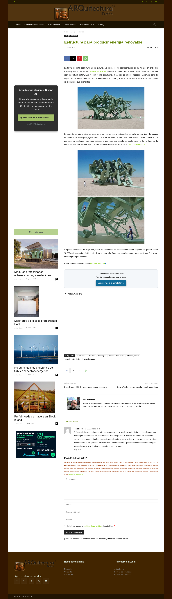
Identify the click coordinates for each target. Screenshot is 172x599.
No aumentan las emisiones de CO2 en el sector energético (33, 369)
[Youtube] (156, 2)
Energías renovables (71, 36)
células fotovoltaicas (97, 71)
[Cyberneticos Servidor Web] (36, 444)
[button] (154, 24)
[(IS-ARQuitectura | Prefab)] (86, 12)
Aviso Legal (119, 569)
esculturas (81, 356)
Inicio (18, 24)
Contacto (68, 572)
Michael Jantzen (97, 263)
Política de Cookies (122, 575)
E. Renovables (54, 24)
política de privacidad (93, 526)
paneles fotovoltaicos (73, 359)
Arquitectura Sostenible (34, 24)
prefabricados (89, 359)
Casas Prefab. (70, 24)
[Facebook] (138, 2)
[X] (151, 2)
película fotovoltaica (136, 144)
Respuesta (77, 449)
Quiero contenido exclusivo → (36, 117)
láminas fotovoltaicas (116, 356)
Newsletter (18, 2)
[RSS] (147, 2)
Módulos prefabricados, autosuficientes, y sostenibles (32, 273)
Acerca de (68, 575)
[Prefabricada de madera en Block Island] (36, 397)
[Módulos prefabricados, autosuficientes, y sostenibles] (36, 253)
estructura (91, 356)
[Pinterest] (142, 2)
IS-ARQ (101, 24)
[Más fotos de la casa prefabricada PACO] (36, 302)
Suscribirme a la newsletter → (111, 283)
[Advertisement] (111, 322)
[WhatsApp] (85, 58)
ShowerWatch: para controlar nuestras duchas (137, 387)
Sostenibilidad (86, 24)
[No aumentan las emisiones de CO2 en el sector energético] (36, 349)
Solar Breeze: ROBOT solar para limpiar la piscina (85, 387)
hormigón (102, 356)
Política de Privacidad (76, 474)
